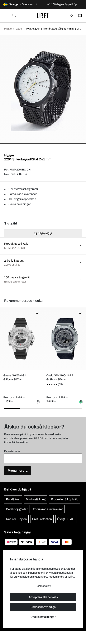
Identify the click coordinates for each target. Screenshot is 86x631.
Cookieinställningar (43, 616)
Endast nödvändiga (43, 607)
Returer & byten (16, 519)
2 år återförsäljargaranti (23, 189)
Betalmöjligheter (17, 509)
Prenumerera (17, 470)
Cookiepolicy (43, 586)
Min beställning (36, 499)
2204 (19, 28)
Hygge (8, 28)
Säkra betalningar (19, 204)
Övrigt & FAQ (66, 519)
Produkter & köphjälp (64, 499)
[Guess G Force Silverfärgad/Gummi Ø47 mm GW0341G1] (21, 339)
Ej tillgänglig (43, 233)
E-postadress (12, 451)
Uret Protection (42, 519)
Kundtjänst (13, 499)
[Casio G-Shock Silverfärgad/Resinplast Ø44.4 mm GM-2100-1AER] (64, 339)
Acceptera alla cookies (43, 597)
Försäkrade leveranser (22, 194)
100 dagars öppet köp (22, 199)
